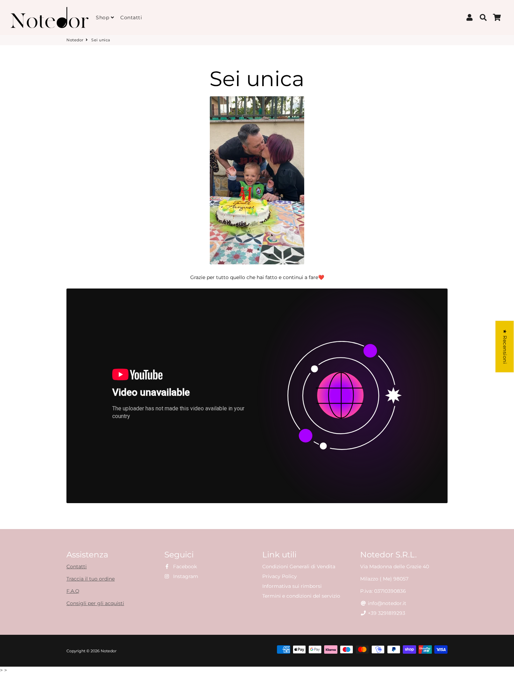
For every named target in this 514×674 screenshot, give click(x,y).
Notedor (75, 39)
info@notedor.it (386, 603)
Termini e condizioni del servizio (301, 596)
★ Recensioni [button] (505, 346)
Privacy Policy (279, 576)
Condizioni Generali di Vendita (298, 566)
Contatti (131, 17)
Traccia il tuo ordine (90, 579)
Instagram (185, 576)
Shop (103, 17)
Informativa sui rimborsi (292, 586)
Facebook (184, 566)
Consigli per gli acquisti (95, 603)
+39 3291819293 (385, 613)
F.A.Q (72, 591)
